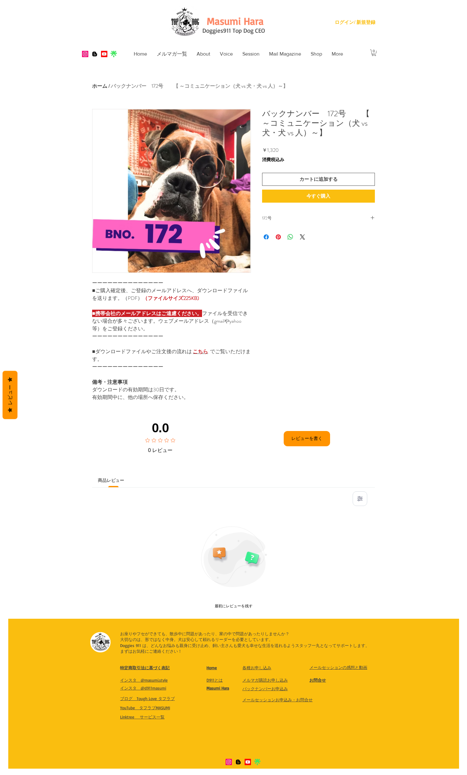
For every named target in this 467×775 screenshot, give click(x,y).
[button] (203, 54)
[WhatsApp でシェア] (290, 237)
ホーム (99, 86)
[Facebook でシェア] (266, 237)
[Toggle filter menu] (360, 498)
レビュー (10, 395)
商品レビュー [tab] (113, 480)
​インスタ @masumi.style (144, 680)
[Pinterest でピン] (278, 237)
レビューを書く (306, 438)
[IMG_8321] (114, 54)
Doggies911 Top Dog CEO (233, 30)
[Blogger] (94, 54)
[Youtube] (104, 54)
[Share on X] (302, 237)
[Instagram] (85, 54)
